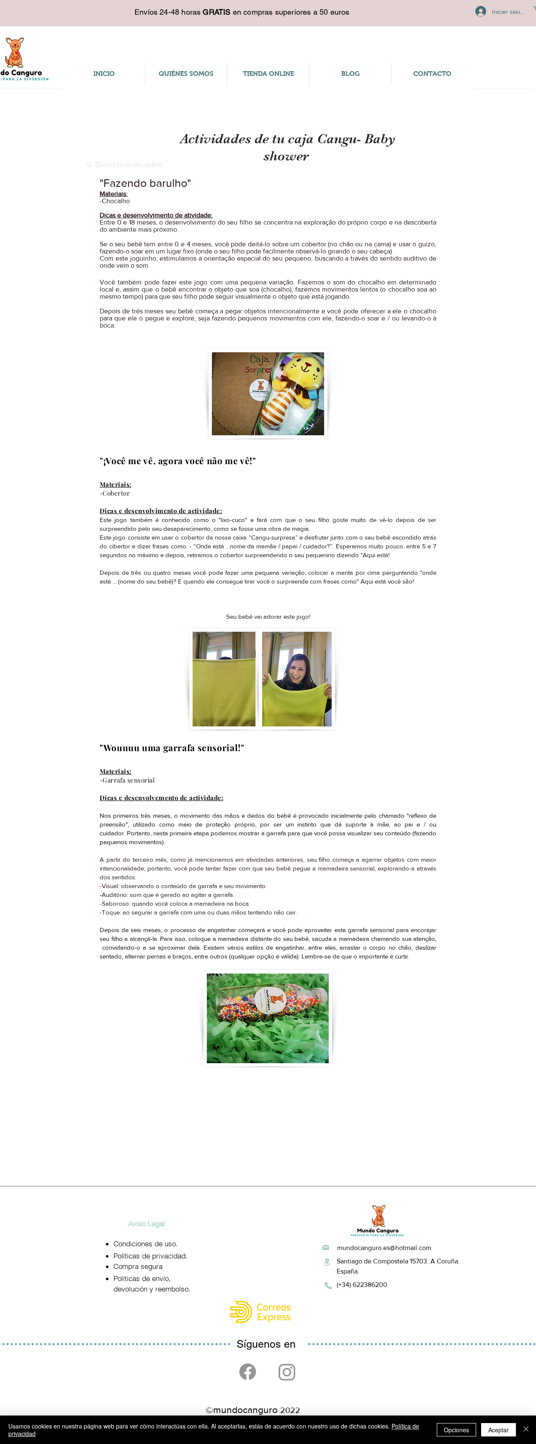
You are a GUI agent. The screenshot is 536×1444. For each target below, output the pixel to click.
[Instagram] (287, 1372)
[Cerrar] (526, 1429)
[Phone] (328, 1286)
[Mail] (325, 1248)
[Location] (326, 1262)
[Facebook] (248, 1372)
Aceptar (498, 1430)
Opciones (456, 1430)
